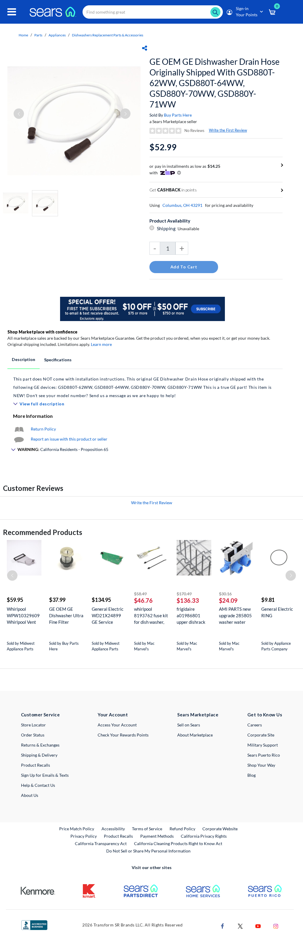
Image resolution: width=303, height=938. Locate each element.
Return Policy (43, 428)
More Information (33, 416)
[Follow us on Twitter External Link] (240, 925)
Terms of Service (147, 828)
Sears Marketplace (197, 714)
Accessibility (113, 828)
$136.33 (188, 600)
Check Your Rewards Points (123, 734)
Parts (38, 35)
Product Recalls (35, 765)
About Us (29, 795)
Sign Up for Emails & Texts (45, 775)
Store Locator (33, 724)
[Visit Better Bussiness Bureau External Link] (34, 924)
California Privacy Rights (204, 836)
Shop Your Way (261, 765)
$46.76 (143, 600)
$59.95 (15, 600)
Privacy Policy (83, 836)
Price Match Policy (76, 828)
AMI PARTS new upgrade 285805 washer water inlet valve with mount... (235, 615)
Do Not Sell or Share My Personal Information (148, 850)
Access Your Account (117, 724)
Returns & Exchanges (40, 744)
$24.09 (228, 600)
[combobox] (153, 12)
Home (23, 35)
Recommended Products (42, 532)
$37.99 (57, 600)
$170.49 (184, 593)
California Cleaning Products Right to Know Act (178, 843)
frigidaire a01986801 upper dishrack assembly (191, 615)
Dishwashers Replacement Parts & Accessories (107, 35)
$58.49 (140, 593)
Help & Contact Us (38, 785)
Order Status (32, 734)
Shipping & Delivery (39, 755)
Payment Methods (157, 836)
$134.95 (101, 600)
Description (23, 359)
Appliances (57, 35)
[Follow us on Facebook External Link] (222, 925)
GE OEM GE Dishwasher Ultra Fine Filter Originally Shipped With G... (66, 615)
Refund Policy (182, 828)
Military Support (262, 744)
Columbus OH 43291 (182, 205)
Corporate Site (260, 734)
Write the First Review (228, 130)
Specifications (58, 359)
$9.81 (268, 600)
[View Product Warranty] (19, 428)
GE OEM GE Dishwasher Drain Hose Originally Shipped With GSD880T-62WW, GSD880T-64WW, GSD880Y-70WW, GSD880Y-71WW (214, 83)
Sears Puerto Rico (263, 755)
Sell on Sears (188, 724)
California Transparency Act (101, 843)
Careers (254, 724)
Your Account (113, 714)
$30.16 (225, 593)
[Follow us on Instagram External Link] (276, 925)
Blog (251, 775)
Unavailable (189, 228)
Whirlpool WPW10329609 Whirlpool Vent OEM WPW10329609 (23, 615)
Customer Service (40, 714)
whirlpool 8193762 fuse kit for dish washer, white (151, 615)
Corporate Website (220, 828)
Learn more (101, 344)
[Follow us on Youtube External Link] (258, 925)
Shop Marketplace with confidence (42, 331)
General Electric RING (277, 612)
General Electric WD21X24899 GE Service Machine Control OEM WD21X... (108, 615)
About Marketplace (195, 734)
